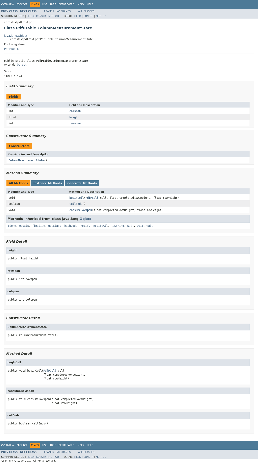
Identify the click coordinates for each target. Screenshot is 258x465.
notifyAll (100, 225)
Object (22, 64)
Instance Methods (47, 183)
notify (85, 225)
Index (80, 4)
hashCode (70, 225)
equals (24, 225)
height (74, 117)
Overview (7, 4)
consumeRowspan (80, 210)
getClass (54, 225)
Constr (41, 16)
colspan (75, 111)
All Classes (86, 11)
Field (30, 16)
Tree (53, 4)
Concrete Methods (82, 183)
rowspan (75, 123)
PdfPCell (91, 197)
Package (22, 4)
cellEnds (75, 203)
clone (12, 225)
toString (117, 225)
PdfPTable (11, 48)
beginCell (76, 197)
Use (44, 4)
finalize (38, 225)
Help (90, 4)
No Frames (63, 11)
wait (130, 225)
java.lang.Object (15, 35)
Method (53, 16)
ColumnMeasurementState (26, 160)
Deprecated (66, 4)
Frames (49, 11)
